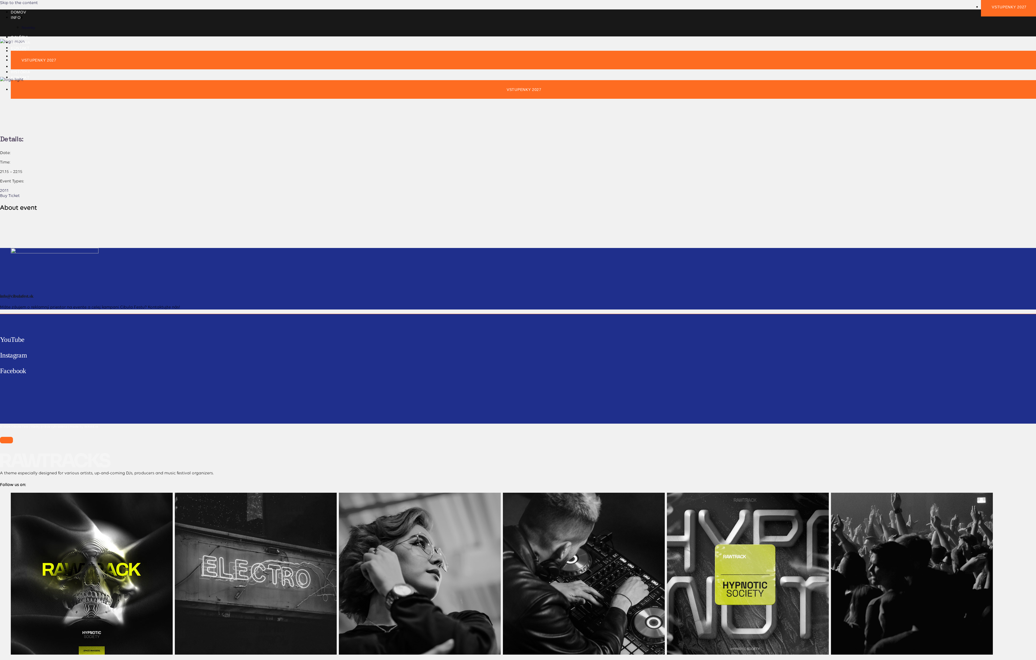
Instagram (13, 355)
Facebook (13, 371)
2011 (4, 190)
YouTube (12, 339)
